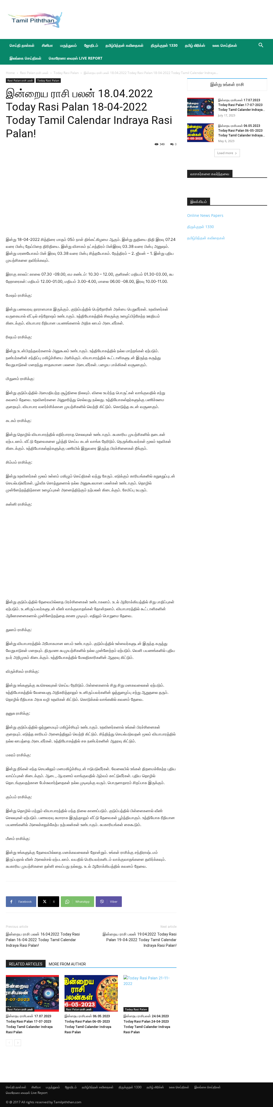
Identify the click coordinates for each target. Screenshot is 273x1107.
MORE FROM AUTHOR (67, 964)
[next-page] (17, 1042)
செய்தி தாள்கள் (22, 45)
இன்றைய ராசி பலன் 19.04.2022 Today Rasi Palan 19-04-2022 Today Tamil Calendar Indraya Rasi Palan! (139, 940)
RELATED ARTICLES (25, 964)
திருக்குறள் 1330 (164, 45)
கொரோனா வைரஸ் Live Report (75, 58)
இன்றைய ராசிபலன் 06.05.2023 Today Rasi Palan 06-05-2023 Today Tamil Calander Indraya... (241, 130)
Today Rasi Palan (66, 73)
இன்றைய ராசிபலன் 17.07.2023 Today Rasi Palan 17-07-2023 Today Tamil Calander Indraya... (241, 105)
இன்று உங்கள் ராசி (227, 84)
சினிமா (47, 45)
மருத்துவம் (68, 45)
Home (10, 73)
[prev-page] (9, 1042)
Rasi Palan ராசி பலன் (34, 73)
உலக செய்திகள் (224, 45)
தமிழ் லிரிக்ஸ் (195, 45)
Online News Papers (205, 215)
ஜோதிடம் (91, 45)
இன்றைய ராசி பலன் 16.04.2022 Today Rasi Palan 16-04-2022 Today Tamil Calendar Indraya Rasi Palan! (43, 940)
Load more (225, 153)
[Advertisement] (170, 19)
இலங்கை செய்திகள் (25, 58)
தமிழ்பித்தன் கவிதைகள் (124, 45)
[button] (260, 45)
